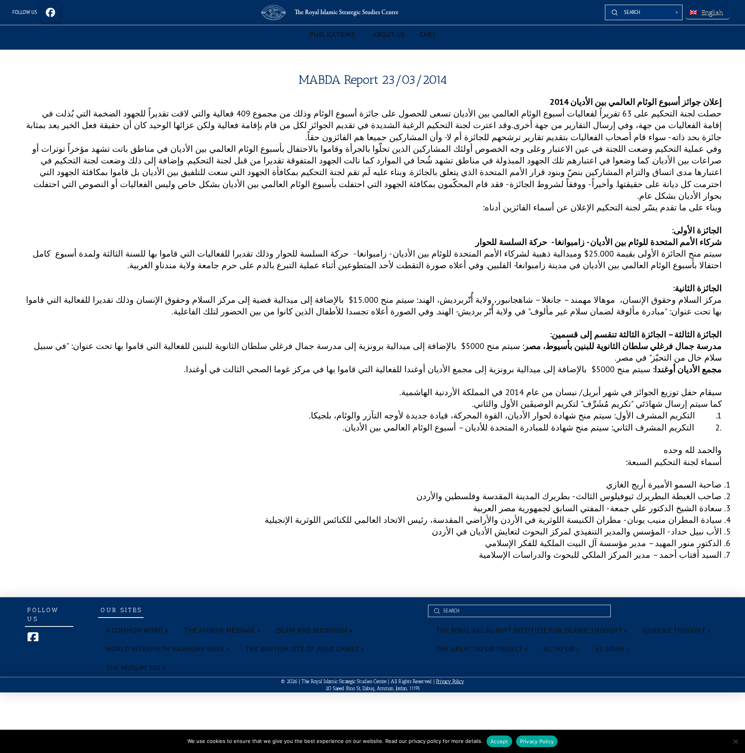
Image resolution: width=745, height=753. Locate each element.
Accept (499, 741)
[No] (735, 741)
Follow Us (24, 12)
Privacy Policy (450, 681)
